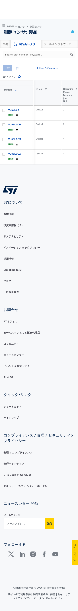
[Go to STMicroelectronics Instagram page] (33, 555)
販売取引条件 (40, 594)
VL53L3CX (14, 153)
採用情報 (9, 258)
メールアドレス (12, 515)
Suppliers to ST (13, 269)
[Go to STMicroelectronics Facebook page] (44, 555)
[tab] (5, 44)
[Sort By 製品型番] (15, 90)
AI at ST (8, 377)
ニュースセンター (14, 354)
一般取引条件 (11, 292)
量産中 (11, 115)
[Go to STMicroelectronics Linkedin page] (22, 555)
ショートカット (12, 406)
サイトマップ (11, 417)
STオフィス (10, 321)
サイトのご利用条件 (19, 594)
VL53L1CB (14, 124)
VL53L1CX (14, 139)
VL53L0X (13, 109)
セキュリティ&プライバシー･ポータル (25, 485)
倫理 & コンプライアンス (18, 452)
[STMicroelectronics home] (12, 189)
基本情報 (9, 214)
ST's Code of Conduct (17, 474)
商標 (53, 594)
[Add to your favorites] (19, 76)
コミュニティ (11, 343)
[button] (4, 25)
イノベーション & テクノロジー (22, 247)
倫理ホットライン (14, 463)
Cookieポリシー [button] (55, 598)
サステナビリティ (14, 236)
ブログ (7, 280)
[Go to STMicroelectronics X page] (12, 555)
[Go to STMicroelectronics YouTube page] (55, 555)
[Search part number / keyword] (72, 55)
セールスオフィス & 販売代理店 (22, 332)
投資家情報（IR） (14, 225)
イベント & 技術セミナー (18, 366)
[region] (56, 122)
